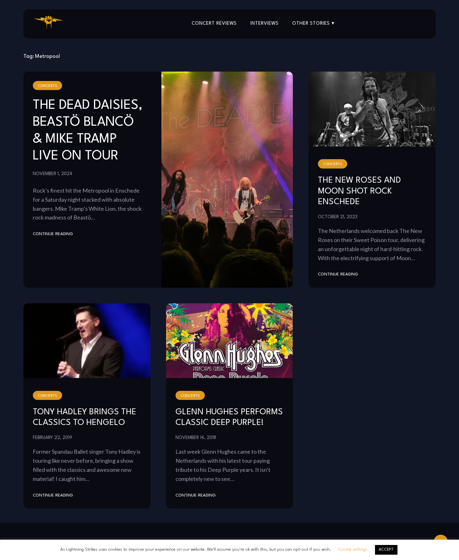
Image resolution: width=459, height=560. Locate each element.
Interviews (264, 23)
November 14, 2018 (195, 438)
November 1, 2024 (52, 174)
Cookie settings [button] (352, 549)
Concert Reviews (214, 23)
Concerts (47, 86)
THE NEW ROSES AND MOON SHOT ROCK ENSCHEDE (359, 191)
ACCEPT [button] (386, 550)
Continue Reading (53, 234)
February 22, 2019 (52, 438)
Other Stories (311, 23)
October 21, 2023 (338, 217)
